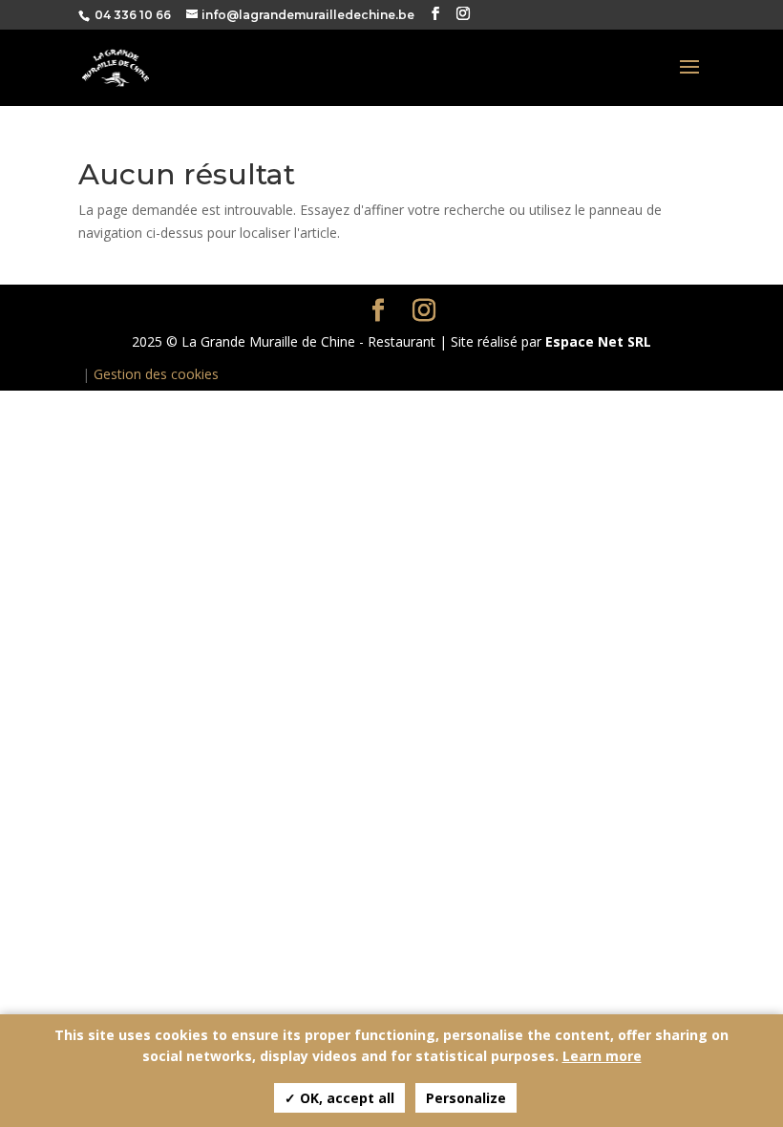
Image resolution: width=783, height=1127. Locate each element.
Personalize (466, 1098)
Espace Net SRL (598, 341)
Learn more (602, 1056)
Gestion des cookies (156, 374)
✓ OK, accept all (339, 1098)
